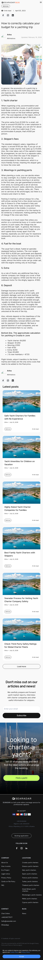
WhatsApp (5, 925)
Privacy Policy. (25, 952)
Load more (21, 666)
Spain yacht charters (29, 874)
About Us (4, 863)
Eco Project (5, 870)
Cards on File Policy (8, 881)
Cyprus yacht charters (30, 902)
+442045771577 (6, 917)
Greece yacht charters (30, 866)
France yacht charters (30, 878)
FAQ (2, 885)
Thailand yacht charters (30, 885)
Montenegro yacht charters (32, 895)
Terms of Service (13, 945)
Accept (21, 956)
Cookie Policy (14, 952)
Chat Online (5, 913)
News (24, 913)
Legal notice (5, 874)
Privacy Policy (6, 878)
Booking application (21, 836)
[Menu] (41, 2)
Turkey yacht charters (30, 881)
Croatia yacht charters (30, 863)
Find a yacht (21, 778)
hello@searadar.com (8, 921)
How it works (5, 866)
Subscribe (21, 715)
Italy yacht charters (29, 870)
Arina (6, 422)
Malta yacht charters (29, 899)
